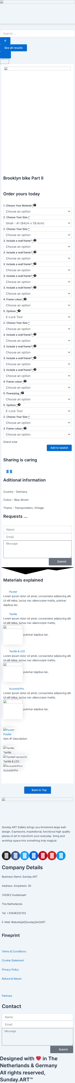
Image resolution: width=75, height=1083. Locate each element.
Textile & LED (17, 651)
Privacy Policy (10, 969)
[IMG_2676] (37, 117)
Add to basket (59, 447)
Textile (13, 614)
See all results (13, 47)
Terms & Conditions (14, 951)
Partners (7, 995)
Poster (13, 591)
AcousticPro (16, 688)
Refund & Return (12, 978)
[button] (37, 24)
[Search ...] (5, 54)
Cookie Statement (13, 960)
